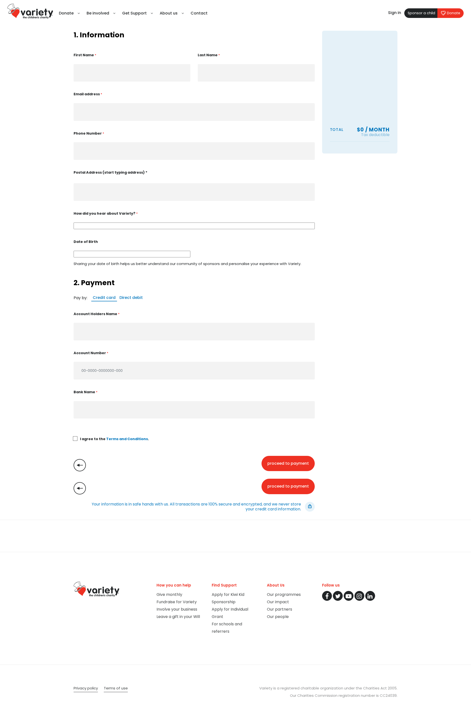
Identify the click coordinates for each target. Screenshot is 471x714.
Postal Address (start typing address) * (110, 172)
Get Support (134, 13)
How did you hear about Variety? (106, 213)
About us (169, 13)
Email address (88, 94)
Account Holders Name (96, 313)
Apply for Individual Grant (230, 612)
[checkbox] (75, 438)
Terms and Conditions (127, 438)
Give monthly (169, 594)
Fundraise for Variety (177, 602)
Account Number (91, 352)
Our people (278, 616)
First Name (85, 55)
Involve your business (177, 609)
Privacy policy (86, 688)
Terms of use (116, 688)
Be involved (98, 13)
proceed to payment (288, 463)
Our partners (279, 609)
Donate (453, 13)
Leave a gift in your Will (178, 616)
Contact (199, 13)
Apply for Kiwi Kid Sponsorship (228, 598)
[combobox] (194, 192)
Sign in (394, 12)
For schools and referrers (227, 627)
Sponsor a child (421, 13)
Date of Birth (86, 241)
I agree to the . (114, 438)
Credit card (104, 297)
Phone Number (89, 133)
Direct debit (131, 297)
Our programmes (284, 594)
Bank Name (85, 392)
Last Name (209, 55)
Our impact (278, 602)
